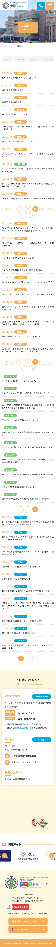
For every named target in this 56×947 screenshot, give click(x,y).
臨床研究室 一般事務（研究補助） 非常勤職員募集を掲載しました (28, 128)
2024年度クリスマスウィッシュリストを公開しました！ (27, 294)
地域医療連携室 (41, 696)
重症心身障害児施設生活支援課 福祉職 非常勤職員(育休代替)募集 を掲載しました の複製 (28, 323)
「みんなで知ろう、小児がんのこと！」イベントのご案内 (27, 282)
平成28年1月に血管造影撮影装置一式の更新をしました (28, 433)
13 (42, 209)
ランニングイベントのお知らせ (16, 578)
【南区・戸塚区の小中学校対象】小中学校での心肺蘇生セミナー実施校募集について (28, 538)
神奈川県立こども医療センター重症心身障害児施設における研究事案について (28, 461)
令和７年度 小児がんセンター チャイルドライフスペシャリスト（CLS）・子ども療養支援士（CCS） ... (28, 229)
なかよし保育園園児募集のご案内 (18, 486)
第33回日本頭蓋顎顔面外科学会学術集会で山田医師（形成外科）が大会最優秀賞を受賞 (28, 406)
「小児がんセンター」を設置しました (19, 380)
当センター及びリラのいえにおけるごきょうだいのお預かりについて (28, 308)
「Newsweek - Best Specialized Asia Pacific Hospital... (28, 170)
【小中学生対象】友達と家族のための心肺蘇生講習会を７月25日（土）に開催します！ (28, 523)
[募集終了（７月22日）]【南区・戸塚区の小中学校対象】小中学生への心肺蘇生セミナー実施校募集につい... (28, 606)
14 (49, 209)
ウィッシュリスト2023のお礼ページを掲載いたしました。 (28, 155)
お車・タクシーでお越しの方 (24, 762)
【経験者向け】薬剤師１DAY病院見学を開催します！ (26, 591)
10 (21, 209)
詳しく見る (42, 739)
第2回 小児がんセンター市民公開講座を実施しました (27, 474)
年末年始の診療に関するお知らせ (18, 257)
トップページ (7, 46)
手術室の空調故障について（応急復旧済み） (23, 270)
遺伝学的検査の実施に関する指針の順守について (25, 498)
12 (35, 209)
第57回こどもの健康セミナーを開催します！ (23, 620)
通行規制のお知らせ (11, 89)
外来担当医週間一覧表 (23, 728)
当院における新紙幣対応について (18, 141)
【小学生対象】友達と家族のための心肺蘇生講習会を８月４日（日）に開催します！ (28, 185)
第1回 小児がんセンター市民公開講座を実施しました (27, 447)
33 (31, 368)
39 (31, 215)
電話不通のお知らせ (11, 102)
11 (28, 209)
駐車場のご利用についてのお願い (18, 77)
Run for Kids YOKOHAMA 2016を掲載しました (26, 393)
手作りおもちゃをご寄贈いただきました (20, 420)
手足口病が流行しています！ (15, 114)
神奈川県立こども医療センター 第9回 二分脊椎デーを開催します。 (28, 646)
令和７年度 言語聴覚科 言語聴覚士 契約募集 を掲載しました (28, 244)
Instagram (22, 929)
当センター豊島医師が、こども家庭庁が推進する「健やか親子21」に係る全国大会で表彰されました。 (28, 350)
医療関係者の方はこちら (24, 921)
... (14, 209)
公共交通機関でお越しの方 (24, 755)
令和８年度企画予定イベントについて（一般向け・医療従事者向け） (28, 553)
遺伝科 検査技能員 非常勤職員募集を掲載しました (28, 198)
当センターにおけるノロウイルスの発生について (25, 336)
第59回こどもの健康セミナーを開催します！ (23, 566)
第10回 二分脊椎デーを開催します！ (19, 633)
